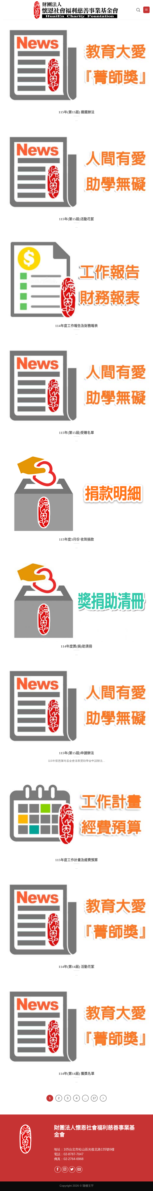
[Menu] (146, 10)
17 (94, 1098)
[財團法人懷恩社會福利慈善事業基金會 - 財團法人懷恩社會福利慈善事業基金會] (76, 10)
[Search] (138, 10)
